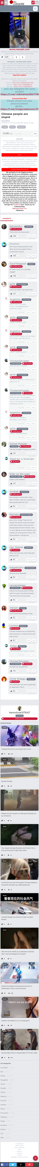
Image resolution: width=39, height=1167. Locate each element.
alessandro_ (16, 226)
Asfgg (13, 646)
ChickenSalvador (19, 361)
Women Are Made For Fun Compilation (15, 1021)
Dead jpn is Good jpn (22, 459)
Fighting (4, 1117)
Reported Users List (19, 208)
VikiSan (14, 608)
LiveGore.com (21, 1157)
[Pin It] (29, 1164)
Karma (3, 1129)
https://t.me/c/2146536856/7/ (23, 86)
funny (12, 127)
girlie (12, 284)
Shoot (3, 1076)
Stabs (3, 1121)
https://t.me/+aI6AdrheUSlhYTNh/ (22, 82)
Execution (4, 1113)
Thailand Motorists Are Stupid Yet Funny (16, 749)
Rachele (14, 514)
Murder (3, 1088)
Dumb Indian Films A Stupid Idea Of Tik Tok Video (19, 1053)
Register (37, 2)
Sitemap (19, 1155)
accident (21, 127)
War (2, 1137)
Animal (3, 1105)
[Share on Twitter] (13, 1164)
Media (5, 727)
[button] (19, 34)
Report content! (19, 1145)
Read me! (19, 1151)
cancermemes (18, 585)
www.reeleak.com (19, 49)
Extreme (4, 1125)
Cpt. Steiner (16, 547)
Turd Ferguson (18, 264)
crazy (5, 127)
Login (33, 2)
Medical (4, 1096)
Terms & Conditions (20, 1147)
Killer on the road (20, 474)
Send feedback (20, 1143)
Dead (3, 1109)
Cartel (3, 1092)
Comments (6, 218)
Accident (4, 1067)
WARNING (19, 1153)
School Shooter (18, 444)
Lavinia (14, 626)
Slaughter (4, 1080)
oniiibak (14, 491)
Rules (19, 1149)
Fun (2, 1133)
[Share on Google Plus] (21, 1164)
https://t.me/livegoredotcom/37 (20, 109)
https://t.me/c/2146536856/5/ (23, 84)
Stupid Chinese (6, 781)
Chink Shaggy (18, 679)
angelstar (15, 299)
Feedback (16, 204)
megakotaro (17, 567)
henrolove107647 (19, 712)
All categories (6, 1063)
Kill (2, 1072)
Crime (3, 1084)
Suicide (3, 1100)
